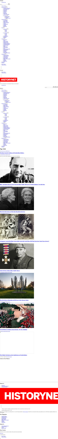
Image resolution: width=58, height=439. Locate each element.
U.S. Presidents (5, 20)
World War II (5, 11)
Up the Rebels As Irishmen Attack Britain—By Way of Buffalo (13, 329)
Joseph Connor (3, 331)
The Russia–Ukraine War (6, 8)
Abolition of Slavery (8, 102)
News (4, 48)
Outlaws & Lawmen (6, 22)
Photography (5, 50)
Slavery (4, 40)
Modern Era (5, 29)
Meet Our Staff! (4, 428)
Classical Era (5, 36)
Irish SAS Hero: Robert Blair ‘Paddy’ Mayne (10, 270)
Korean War (5, 12)
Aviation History (5, 56)
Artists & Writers (5, 108)
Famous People (4, 19)
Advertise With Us (4, 426)
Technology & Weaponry (6, 43)
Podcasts (3, 62)
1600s (6, 34)
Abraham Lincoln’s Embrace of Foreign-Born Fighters (12, 152)
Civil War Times (5, 57)
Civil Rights (6, 17)
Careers (3, 427)
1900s (6, 30)
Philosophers (5, 26)
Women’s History (5, 41)
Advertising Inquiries (4, 386)
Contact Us (3, 385)
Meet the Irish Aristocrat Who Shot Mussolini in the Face (12, 211)
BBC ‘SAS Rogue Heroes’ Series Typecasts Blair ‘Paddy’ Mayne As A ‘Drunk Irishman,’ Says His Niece (22, 184)
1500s (6, 35)
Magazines (3, 54)
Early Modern (5, 32)
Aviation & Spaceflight (6, 44)
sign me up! (1, 433)
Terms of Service (4, 72)
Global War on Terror (6, 14)
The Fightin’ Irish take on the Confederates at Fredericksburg (13, 355)
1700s (6, 33)
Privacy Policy (4, 64)
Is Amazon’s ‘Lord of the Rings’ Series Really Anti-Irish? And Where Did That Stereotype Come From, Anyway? (24, 241)
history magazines (25, 411)
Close (2, 0)
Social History (5, 136)
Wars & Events (4, 7)
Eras (2, 27)
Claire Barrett (2, 213)
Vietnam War (5, 13)
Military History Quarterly (6, 58)
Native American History (6, 52)
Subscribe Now (4, 2)
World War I (5, 10)
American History (5, 139)
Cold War (4, 96)
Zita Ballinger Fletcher (4, 186)
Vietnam (4, 59)
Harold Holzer (3, 154)
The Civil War (5, 9)
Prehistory (4, 37)
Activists (4, 23)
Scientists (4, 25)
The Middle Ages (5, 120)
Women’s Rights (7, 16)
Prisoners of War (5, 126)
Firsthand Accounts (6, 42)
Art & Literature (5, 47)
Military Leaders (5, 21)
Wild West (4, 51)
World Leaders (5, 105)
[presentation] (6, 7)
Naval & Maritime (5, 129)
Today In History (4, 90)
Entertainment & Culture (6, 133)
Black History (5, 39)
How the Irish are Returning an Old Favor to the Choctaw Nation (14, 300)
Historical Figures (5, 49)
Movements (5, 15)
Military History (5, 46)
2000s (6, 114)
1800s (6, 31)
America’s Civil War (6, 55)
